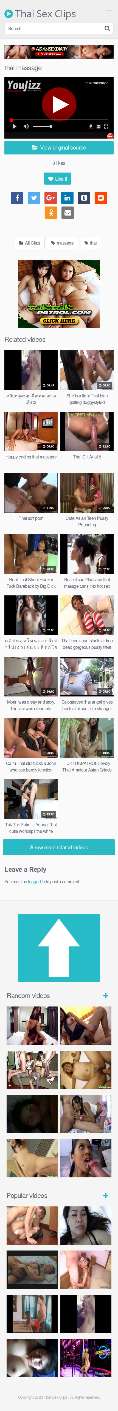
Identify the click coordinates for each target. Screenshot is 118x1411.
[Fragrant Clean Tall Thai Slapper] (32, 1225)
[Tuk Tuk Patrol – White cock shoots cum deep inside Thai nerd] (85, 1070)
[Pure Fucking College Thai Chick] (32, 1358)
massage (65, 243)
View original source (62, 147)
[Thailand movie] (32, 1270)
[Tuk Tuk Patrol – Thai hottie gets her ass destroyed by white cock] (32, 1158)
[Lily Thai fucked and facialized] (85, 1158)
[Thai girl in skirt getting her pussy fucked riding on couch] (85, 1025)
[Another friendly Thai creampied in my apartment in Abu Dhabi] (85, 1225)
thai (93, 243)
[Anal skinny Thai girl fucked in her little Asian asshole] (85, 1114)
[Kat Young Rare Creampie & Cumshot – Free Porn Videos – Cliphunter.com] (32, 1314)
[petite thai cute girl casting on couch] (85, 1358)
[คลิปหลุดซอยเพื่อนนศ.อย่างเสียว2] (85, 1314)
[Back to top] (108, 1399)
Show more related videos (59, 847)
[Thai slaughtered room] (32, 1025)
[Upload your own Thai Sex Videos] (59, 980)
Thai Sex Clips (44, 14)
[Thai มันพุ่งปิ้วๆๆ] (32, 1114)
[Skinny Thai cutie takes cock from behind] (85, 1270)
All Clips (32, 243)
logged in (36, 881)
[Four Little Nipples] (32, 1070)
